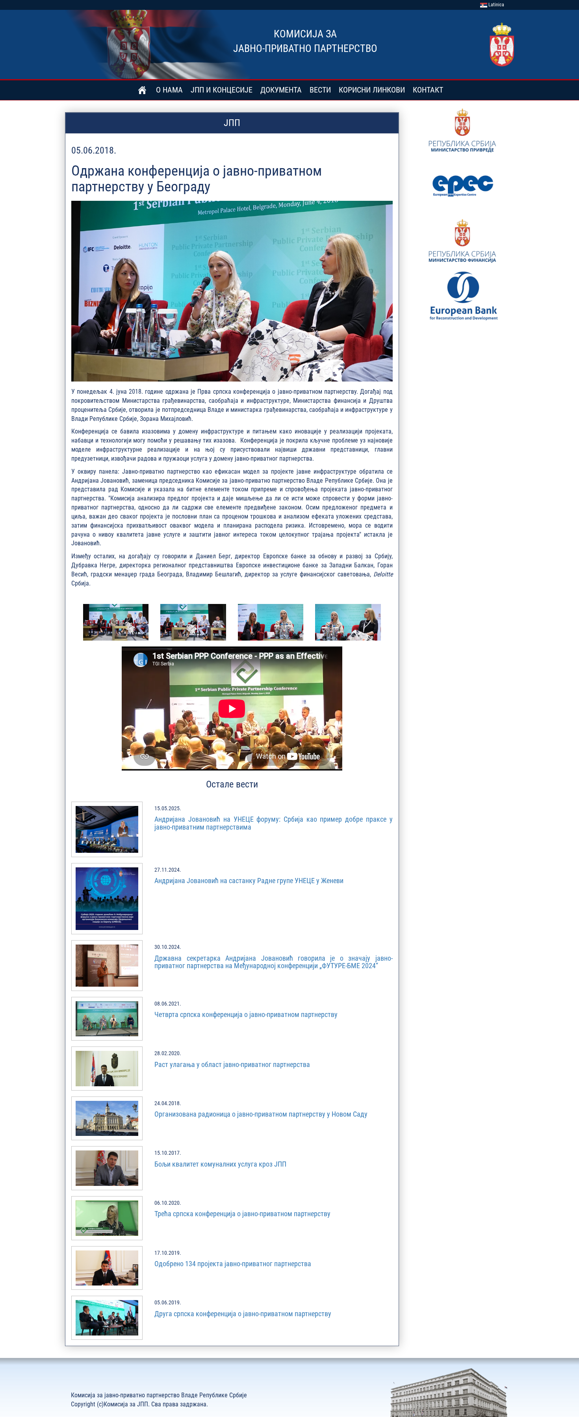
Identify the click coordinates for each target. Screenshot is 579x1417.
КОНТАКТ (428, 89)
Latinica (495, 4)
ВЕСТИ (320, 89)
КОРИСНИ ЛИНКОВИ (372, 89)
